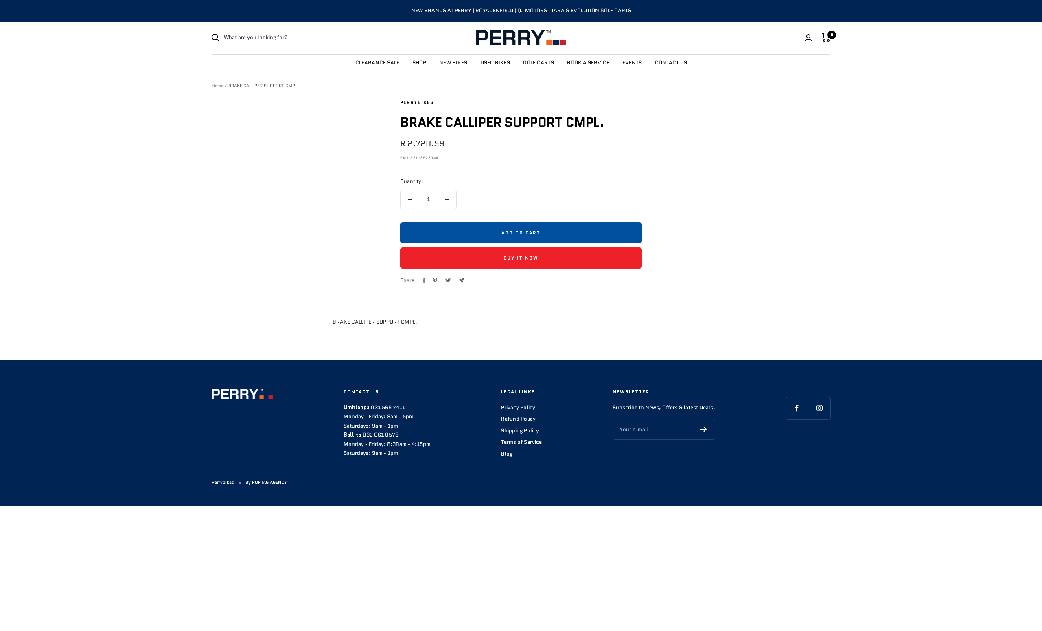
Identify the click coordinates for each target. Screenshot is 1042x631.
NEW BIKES (453, 62)
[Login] (808, 37)
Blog (506, 454)
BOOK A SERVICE (588, 62)
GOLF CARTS (538, 62)
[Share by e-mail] (461, 280)
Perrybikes (417, 102)
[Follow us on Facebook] (797, 408)
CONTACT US (671, 62)
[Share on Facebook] (424, 280)
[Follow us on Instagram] (819, 408)
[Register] (703, 429)
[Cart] (826, 37)
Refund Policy (518, 419)
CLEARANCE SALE (377, 62)
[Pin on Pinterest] (435, 280)
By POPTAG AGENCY (266, 482)
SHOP (419, 62)
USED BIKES (495, 62)
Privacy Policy (518, 407)
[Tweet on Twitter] (447, 280)
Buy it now (521, 258)
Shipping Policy (520, 431)
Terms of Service (521, 442)
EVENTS (632, 62)
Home (217, 85)
